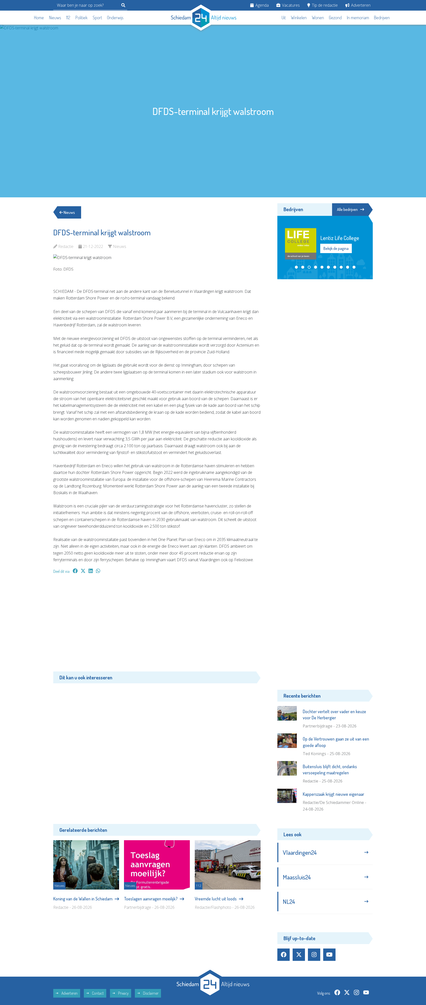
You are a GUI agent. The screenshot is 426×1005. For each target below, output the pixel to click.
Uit (284, 17)
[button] (296, 267)
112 (68, 17)
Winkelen (299, 17)
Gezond (335, 17)
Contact (97, 993)
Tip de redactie (324, 5)
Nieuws (55, 17)
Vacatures (290, 5)
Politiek (81, 17)
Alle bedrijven (347, 209)
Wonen (318, 17)
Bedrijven (382, 17)
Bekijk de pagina (336, 248)
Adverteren (360, 5)
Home (39, 17)
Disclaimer (150, 993)
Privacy (123, 993)
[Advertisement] (157, 625)
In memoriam (358, 17)
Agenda (261, 5)
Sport (97, 17)
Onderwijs (115, 17)
